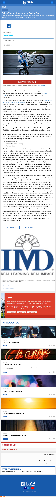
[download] (11, 45)
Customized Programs (8, 288)
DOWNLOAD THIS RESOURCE (26, 82)
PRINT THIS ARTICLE (29, 227)
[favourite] (4, 45)
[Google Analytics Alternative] (3, 496)
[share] (6, 45)
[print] (9, 45)
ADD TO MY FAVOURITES (11, 227)
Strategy (4, 345)
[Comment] (8, 45)
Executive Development (9, 286)
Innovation (5, 439)
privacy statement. (42, 85)
